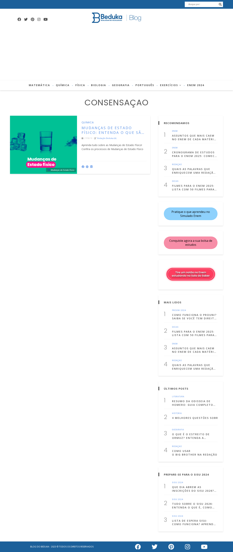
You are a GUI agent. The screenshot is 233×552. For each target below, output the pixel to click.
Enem (175, 131)
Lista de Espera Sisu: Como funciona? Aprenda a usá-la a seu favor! (194, 522)
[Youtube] (45, 19)
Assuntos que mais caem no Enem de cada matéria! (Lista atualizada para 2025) (194, 137)
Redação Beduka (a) (106, 138)
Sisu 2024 (177, 483)
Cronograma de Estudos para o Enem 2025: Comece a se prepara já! (194, 154)
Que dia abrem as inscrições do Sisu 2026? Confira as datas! (193, 488)
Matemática (39, 85)
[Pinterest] (32, 19)
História (177, 413)
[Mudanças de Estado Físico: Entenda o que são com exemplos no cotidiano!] (43, 145)
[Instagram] (39, 19)
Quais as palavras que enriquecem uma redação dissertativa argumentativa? (194, 170)
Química (63, 85)
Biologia (98, 85)
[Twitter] (26, 19)
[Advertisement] (116, 52)
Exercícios (169, 85)
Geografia (121, 85)
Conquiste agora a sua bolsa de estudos (190, 243)
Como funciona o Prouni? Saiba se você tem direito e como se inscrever (194, 316)
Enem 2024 (195, 85)
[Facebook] (19, 19)
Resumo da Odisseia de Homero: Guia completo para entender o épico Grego (192, 403)
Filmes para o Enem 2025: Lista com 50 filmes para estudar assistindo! (193, 187)
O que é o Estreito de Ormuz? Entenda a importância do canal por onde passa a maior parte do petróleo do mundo (192, 436)
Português (144, 85)
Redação (177, 164)
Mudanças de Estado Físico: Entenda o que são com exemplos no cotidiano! (113, 130)
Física (80, 85)
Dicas (175, 181)
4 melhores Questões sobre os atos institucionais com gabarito (195, 418)
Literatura (178, 397)
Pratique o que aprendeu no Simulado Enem (190, 214)
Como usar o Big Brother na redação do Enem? (195, 452)
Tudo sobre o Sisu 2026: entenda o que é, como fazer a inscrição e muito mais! (194, 505)
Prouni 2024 (179, 310)
